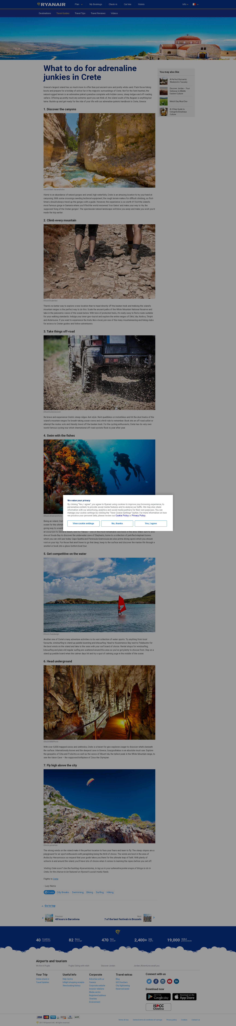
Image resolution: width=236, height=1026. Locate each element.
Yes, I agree (151, 523)
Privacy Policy (138, 515)
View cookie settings (83, 523)
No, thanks (117, 523)
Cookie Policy (122, 515)
